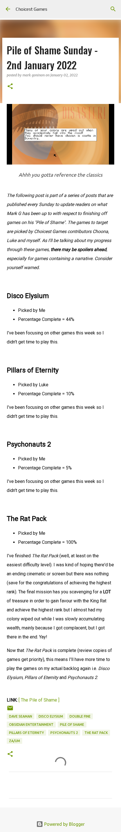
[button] (10, 86)
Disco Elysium (51, 716)
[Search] (113, 9)
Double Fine (80, 716)
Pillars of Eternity (26, 733)
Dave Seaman (20, 716)
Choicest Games (31, 9)
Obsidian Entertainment (31, 724)
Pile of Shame (72, 724)
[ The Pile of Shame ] (39, 700)
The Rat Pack (96, 733)
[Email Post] (10, 710)
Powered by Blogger (64, 824)
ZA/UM (14, 741)
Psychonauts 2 (64, 733)
